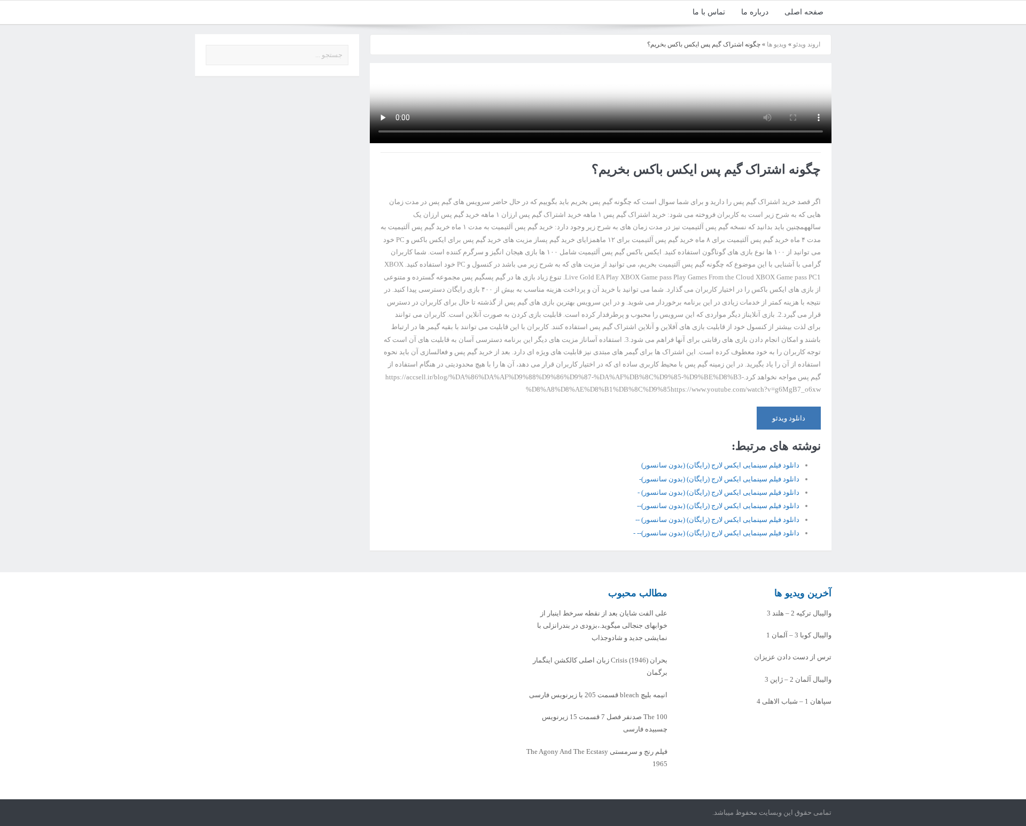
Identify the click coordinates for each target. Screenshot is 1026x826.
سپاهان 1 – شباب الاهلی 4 (794, 701)
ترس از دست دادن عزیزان (792, 657)
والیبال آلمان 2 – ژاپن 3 (798, 679)
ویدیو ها (777, 44)
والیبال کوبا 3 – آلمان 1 (798, 635)
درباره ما (754, 12)
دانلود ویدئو (788, 418)
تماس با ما (709, 12)
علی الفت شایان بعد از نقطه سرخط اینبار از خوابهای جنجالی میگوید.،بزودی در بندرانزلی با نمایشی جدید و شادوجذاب (602, 625)
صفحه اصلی (803, 12)
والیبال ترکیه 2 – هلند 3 (799, 613)
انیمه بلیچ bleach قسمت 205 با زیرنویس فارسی (598, 695)
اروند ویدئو (806, 44)
